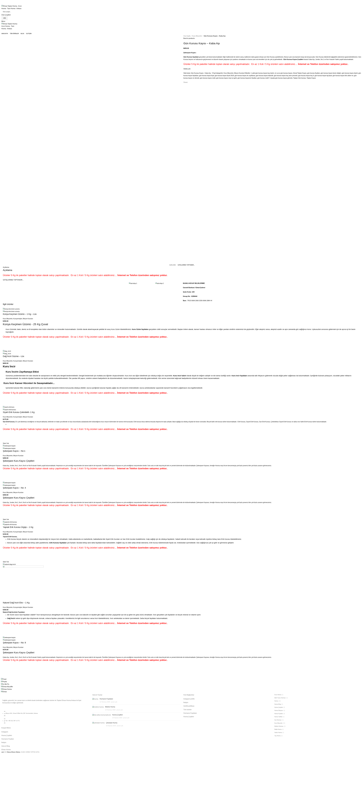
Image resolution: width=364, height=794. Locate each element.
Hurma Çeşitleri (6, 735)
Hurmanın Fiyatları (7, 739)
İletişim (3, 742)
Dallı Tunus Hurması (280, 698)
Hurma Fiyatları (278, 713)
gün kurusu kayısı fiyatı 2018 (224, 75)
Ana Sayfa (187, 36)
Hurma (276, 701)
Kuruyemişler (17, 318)
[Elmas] (4, 691)
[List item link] (45, 718)
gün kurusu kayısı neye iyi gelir (226, 78)
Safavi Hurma (278, 732)
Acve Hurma (277, 694)
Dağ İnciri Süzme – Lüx (13, 356)
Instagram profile (189, 699)
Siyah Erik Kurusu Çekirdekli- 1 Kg (19, 412)
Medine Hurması (278, 726)
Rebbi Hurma (278, 729)
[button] (5, 342)
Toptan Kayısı (311, 78)
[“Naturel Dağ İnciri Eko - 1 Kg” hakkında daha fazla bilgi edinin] (5, 629)
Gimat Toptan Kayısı (299, 73)
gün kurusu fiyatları (313, 73)
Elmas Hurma (6, 749)
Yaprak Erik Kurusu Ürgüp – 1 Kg (18, 527)
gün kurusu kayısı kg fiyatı (323, 75)
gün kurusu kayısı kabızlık (264, 75)
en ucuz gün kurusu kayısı (283, 73)
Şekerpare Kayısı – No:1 (14, 451)
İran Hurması (278, 720)
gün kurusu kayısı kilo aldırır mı (343, 75)
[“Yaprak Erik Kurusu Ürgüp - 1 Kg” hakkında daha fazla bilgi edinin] (5, 553)
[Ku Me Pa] (5, 684)
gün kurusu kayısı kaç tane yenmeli (285, 75)
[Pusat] (3, 679)
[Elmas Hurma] (6, 689)
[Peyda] (4, 681)
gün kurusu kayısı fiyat (206, 75)
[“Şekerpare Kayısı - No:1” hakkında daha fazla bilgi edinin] (5, 474)
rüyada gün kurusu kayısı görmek (281, 78)
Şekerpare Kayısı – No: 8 (14, 642)
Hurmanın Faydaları (106, 699)
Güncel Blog (5, 746)
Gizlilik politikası (188, 706)
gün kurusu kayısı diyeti (350, 73)
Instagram (4, 732)
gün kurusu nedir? (263, 78)
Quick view (5, 347)
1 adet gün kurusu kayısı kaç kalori (262, 73)
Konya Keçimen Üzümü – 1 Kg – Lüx (20, 314)
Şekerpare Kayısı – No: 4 (14, 488)
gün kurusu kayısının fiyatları (247, 78)
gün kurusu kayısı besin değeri (331, 73)
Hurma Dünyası (278, 710)
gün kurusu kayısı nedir (207, 78)
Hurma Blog (277, 704)
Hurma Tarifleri (278, 716)
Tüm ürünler (187, 709)
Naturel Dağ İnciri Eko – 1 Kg (16, 602)
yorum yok (114, 702)
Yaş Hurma (277, 735)
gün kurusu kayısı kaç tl (306, 75)
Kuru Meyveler (197, 36)
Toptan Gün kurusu (299, 78)
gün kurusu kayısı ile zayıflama (245, 75)
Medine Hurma (110, 707)
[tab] (172, 265)
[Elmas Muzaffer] (7, 686)
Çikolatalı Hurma (111, 723)
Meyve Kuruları (239, 73)
